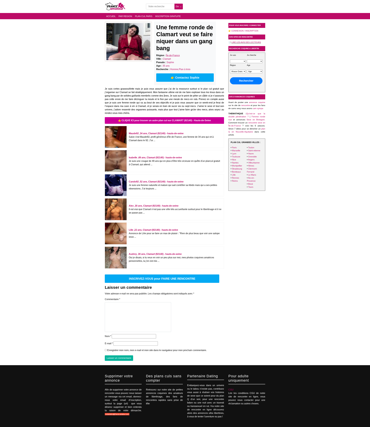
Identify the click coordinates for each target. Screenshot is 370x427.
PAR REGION (125, 16)
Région (233, 65)
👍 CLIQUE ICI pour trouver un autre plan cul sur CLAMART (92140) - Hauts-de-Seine (164, 120)
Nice (234, 159)
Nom (108, 336)
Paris (234, 147)
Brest (250, 184)
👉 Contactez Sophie (185, 77)
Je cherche (251, 55)
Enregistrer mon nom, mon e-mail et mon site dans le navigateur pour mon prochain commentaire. (157, 350)
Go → (179, 6)
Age (248, 65)
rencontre (245, 105)
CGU (231, 389)
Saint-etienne (254, 150)
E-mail (109, 343)
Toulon (251, 147)
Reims (235, 181)
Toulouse (236, 156)
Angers (251, 159)
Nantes (235, 162)
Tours (250, 187)
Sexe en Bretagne (256, 119)
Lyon (234, 153)
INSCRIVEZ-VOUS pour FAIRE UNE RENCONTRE (162, 278)
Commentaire (112, 299)
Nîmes (251, 166)
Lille (234, 175)
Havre (251, 153)
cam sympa (258, 108)
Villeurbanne (254, 162)
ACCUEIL (111, 16)
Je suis (233, 55)
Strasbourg (237, 169)
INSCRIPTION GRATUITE (168, 16)
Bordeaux (236, 172)
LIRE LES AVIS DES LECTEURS (246, 42)
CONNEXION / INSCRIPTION (244, 31)
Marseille (236, 150)
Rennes (235, 178)
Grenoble (252, 156)
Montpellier (237, 166)
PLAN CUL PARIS (143, 16)
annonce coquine (257, 102)
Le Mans (252, 175)
